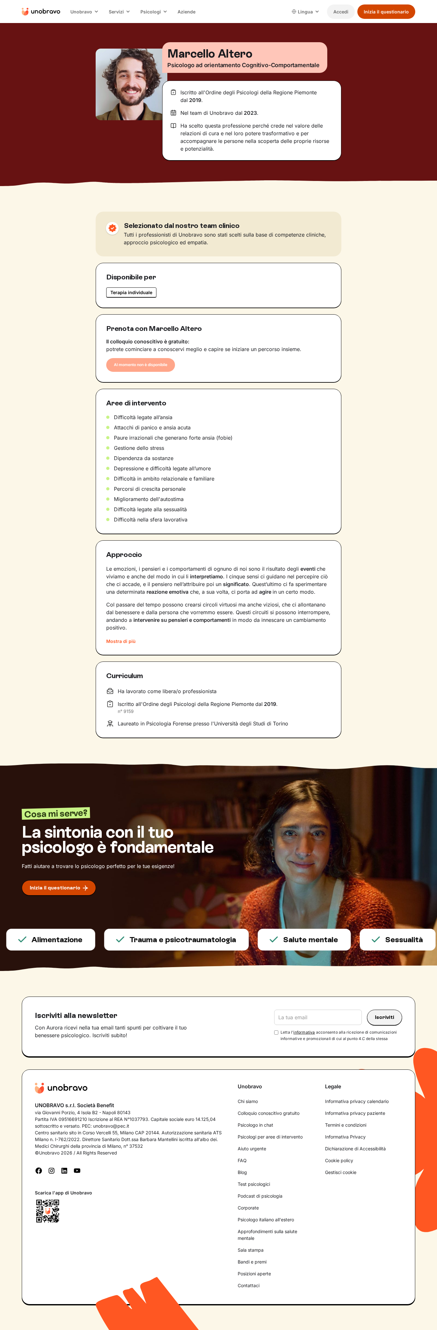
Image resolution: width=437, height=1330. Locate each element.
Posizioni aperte (254, 1273)
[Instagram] (51, 1170)
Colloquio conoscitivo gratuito (268, 1113)
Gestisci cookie (340, 1172)
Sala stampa (251, 1250)
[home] (41, 11)
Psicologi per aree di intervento (270, 1136)
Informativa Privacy (345, 1136)
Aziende (186, 11)
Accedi (340, 11)
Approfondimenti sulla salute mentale (267, 1235)
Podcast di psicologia (260, 1196)
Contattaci (248, 1285)
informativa (304, 1032)
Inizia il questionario (386, 11)
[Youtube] (77, 1170)
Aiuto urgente (252, 1148)
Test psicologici (254, 1184)
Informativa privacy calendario (357, 1101)
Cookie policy (339, 1160)
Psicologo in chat (255, 1125)
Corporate (248, 1207)
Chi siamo (248, 1101)
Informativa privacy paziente (355, 1113)
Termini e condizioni (345, 1125)
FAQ (242, 1160)
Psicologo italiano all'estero (266, 1219)
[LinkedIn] (64, 1170)
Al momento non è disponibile (140, 364)
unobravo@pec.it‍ (111, 1126)
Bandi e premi (252, 1261)
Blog (242, 1172)
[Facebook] (39, 1170)
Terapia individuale (131, 292)
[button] (84, 11)
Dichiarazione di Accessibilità (355, 1148)
